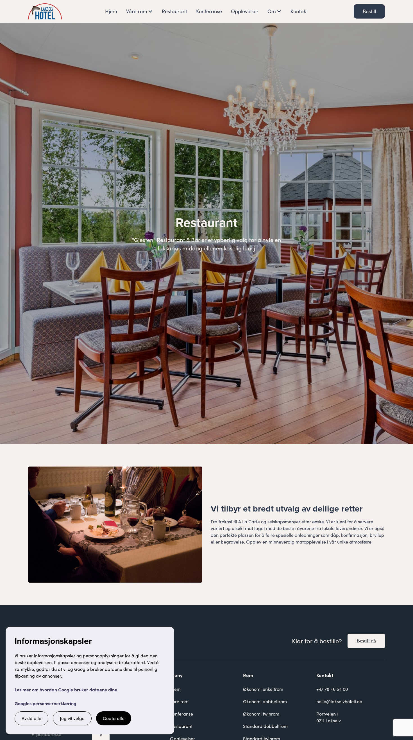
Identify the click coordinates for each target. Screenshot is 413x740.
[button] (139, 11)
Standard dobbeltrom (265, 726)
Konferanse (209, 11)
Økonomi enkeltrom (263, 689)
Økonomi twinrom (261, 714)
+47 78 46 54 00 (332, 689)
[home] (45, 11)
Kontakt (299, 11)
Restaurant (174, 11)
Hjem (111, 11)
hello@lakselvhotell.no (339, 701)
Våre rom (179, 701)
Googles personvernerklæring (45, 703)
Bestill (369, 11)
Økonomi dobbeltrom (265, 701)
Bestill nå (366, 641)
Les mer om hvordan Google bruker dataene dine (66, 689)
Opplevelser (244, 11)
